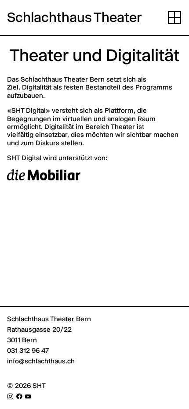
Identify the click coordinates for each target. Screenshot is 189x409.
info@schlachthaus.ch (41, 361)
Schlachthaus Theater (74, 17)
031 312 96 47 (28, 350)
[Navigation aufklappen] (174, 17)
